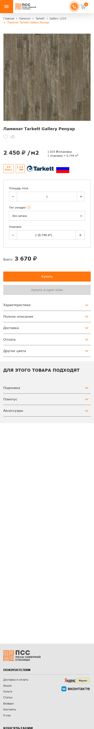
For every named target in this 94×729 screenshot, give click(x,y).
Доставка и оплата (15, 679)
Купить (47, 276)
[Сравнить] (12, 136)
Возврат (8, 703)
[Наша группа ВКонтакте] (75, 688)
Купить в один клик (47, 290)
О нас (7, 715)
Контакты (9, 709)
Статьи (7, 697)
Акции (7, 685)
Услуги (7, 691)
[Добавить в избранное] (5, 136)
